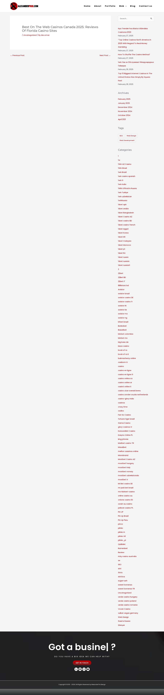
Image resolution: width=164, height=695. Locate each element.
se (119, 560)
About (97, 6)
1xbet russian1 (124, 265)
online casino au (125, 495)
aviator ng (122, 317)
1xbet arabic (123, 208)
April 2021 (122, 119)
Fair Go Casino (124, 415)
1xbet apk (122, 204)
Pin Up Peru (123, 520)
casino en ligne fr (125, 374)
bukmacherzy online (127, 358)
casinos (121, 402)
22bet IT (121, 281)
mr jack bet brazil (125, 487)
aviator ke (122, 309)
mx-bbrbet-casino (126, 491)
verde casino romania (127, 605)
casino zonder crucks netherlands (133, 394)
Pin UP (120, 512)
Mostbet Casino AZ (126, 459)
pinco (120, 524)
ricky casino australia (127, 556)
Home (87, 6)
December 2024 (125, 107)
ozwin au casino (125, 504)
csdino (121, 410)
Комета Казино (124, 621)
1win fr (120, 180)
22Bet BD (122, 277)
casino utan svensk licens (129, 390)
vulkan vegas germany (128, 613)
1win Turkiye (123, 192)
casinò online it (124, 386)
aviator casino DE (125, 297)
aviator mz (123, 313)
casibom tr (123, 362)
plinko (120, 528)
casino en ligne (124, 370)
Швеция (121, 625)
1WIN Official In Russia (127, 188)
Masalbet (122, 447)
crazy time (123, 406)
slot (119, 568)
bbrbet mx (122, 338)
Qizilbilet (121, 544)
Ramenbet (123, 548)
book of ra (122, 350)
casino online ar (125, 382)
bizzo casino (123, 346)
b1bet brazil (123, 322)
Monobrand (123, 455)
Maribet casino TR (126, 443)
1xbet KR (121, 237)
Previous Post (17, 55)
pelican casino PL (125, 508)
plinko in (121, 532)
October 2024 (124, 115)
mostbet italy (124, 467)
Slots (120, 572)
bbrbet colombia (125, 334)
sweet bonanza (125, 584)
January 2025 (124, 103)
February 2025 (124, 99)
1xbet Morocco (124, 245)
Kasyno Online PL (125, 435)
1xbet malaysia (124, 241)
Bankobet (122, 326)
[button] (125, 6)
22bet (120, 273)
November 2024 (125, 111)
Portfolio (110, 6)
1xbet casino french (126, 224)
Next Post (105, 55)
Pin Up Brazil (123, 516)
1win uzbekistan (125, 196)
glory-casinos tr (125, 427)
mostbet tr (123, 479)
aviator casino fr (125, 301)
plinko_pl (122, 540)
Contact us (145, 6)
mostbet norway (125, 471)
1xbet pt (121, 249)
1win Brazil (122, 172)
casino (121, 366)
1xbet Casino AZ (125, 216)
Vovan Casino (124, 609)
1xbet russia (123, 257)
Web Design (131, 136)
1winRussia (122, 200)
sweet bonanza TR (126, 588)
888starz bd (123, 285)
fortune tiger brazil (126, 419)
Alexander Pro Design (98, 684)
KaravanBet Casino (126, 431)
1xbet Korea (123, 233)
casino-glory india (126, 398)
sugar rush (122, 580)
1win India (122, 184)
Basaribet (122, 330)
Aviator (121, 289)
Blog (132, 6)
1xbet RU (121, 253)
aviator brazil (124, 293)
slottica (121, 576)
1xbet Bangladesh (126, 212)
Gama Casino (124, 423)
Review (121, 552)
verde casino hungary (127, 597)
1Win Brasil (122, 168)
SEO (121, 136)
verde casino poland (127, 601)
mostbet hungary (126, 463)
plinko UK (122, 536)
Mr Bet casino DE (125, 483)
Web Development (127, 140)
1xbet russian (123, 261)
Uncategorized (30, 35)
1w (119, 160)
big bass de (123, 342)
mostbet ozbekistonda (128, 475)
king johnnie (123, 439)
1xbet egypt (123, 229)
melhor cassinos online (128, 451)
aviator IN (122, 305)
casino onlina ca (125, 378)
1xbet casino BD (125, 220)
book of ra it (123, 354)
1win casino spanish (126, 176)
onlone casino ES (125, 499)
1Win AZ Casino (124, 164)
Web (121, 6)
